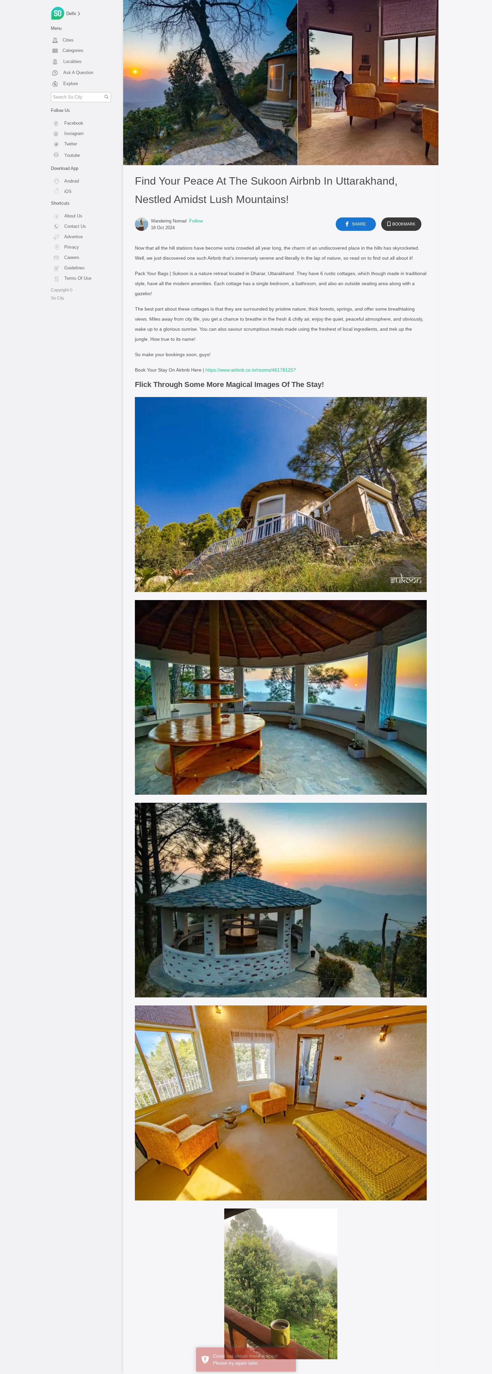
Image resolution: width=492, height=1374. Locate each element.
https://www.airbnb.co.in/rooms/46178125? (251, 370)
